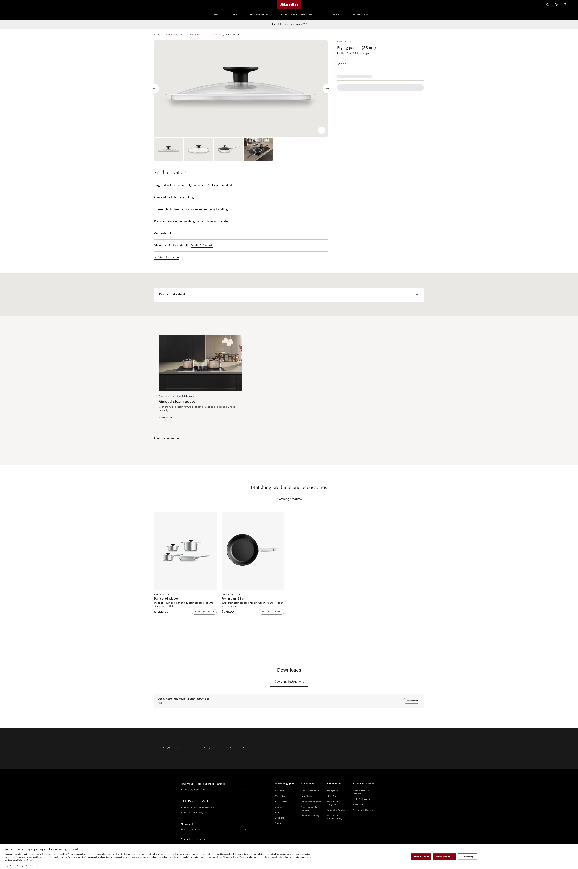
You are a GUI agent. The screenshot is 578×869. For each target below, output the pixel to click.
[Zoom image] (321, 130)
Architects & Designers (364, 810)
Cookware (217, 35)
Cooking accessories (197, 35)
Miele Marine (359, 805)
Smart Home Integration (333, 803)
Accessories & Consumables (297, 15)
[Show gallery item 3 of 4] (228, 150)
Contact (279, 823)
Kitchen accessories (174, 35)
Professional (360, 15)
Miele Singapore (282, 796)
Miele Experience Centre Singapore (197, 808)
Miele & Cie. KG (202, 245)
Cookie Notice (36, 866)
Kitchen (214, 15)
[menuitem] (216, 14)
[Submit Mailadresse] (245, 830)
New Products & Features (309, 808)
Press (277, 812)
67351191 (201, 840)
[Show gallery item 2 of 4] (198, 150)
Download (412, 701)
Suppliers (279, 818)
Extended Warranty (310, 815)
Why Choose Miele (310, 791)
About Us (279, 791)
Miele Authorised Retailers (361, 792)
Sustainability (281, 802)
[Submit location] (245, 790)
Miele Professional (361, 799)
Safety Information (166, 257)
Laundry (234, 15)
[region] (241, 88)
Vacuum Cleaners (260, 15)
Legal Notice (10, 866)
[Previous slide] (154, 88)
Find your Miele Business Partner (203, 783)
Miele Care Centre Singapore (194, 812)
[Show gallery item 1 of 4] (168, 150)
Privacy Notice (23, 866)
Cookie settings (467, 856)
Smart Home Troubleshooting (334, 817)
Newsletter (188, 824)
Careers (279, 807)
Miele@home (333, 791)
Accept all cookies (421, 856)
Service (337, 15)
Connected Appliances (337, 810)
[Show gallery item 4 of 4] (258, 150)
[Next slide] (327, 88)
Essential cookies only (445, 856)
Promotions (306, 796)
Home (157, 35)
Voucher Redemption (311, 802)
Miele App (331, 796)
